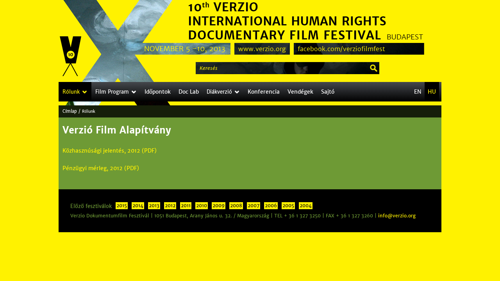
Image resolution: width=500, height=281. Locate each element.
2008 (236, 205)
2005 (288, 205)
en (417, 91)
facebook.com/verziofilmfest (341, 49)
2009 (218, 205)
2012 (170, 205)
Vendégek (300, 91)
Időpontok (158, 91)
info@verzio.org (397, 216)
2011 (186, 205)
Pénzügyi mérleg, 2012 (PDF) (100, 168)
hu (432, 91)
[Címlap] (70, 56)
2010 (201, 205)
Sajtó (327, 91)
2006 (271, 205)
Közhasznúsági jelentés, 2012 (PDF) (109, 150)
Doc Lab (189, 91)
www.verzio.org (262, 49)
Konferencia (264, 91)
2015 (121, 205)
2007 (253, 205)
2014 (137, 205)
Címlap (69, 111)
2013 (154, 205)
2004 (306, 205)
